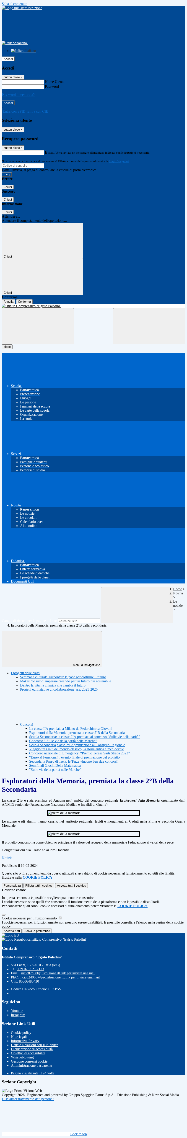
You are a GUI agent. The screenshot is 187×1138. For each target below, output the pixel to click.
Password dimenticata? (18, 95)
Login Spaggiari (119, 161)
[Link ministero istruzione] (22, 8)
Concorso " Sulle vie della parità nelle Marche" (63, 741)
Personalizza (12, 885)
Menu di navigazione (86, 665)
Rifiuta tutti (38, 885)
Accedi (8, 59)
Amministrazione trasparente (31, 1065)
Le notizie (178, 603)
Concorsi (27, 724)
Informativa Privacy (25, 1041)
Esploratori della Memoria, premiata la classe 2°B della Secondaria (77, 733)
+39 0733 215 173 (30, 969)
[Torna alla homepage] (93, 306)
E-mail (50, 152)
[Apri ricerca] (149, 326)
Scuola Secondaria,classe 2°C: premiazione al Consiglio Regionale (77, 745)
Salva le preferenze (37, 931)
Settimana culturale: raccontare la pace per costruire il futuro (63, 677)
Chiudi (8, 187)
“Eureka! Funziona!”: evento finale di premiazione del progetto (74, 757)
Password (52, 86)
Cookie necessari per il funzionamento (30, 918)
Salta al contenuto (14, 4)
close (7, 346)
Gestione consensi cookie (29, 1061)
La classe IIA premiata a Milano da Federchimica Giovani (70, 728)
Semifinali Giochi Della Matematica (55, 765)
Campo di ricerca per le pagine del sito (29, 621)
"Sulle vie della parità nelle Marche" (55, 770)
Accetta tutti (71, 885)
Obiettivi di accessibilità (28, 1053)
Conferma (24, 301)
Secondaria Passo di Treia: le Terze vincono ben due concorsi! (73, 761)
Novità (178, 593)
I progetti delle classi (25, 673)
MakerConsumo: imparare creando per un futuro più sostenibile (65, 681)
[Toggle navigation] (38, 326)
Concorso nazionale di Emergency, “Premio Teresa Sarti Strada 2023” (79, 753)
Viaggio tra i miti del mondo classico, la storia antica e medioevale (76, 749)
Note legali (19, 1037)
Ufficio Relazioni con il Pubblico (34, 1045)
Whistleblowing (22, 1057)
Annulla (8, 301)
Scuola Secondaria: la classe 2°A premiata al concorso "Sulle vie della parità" (84, 737)
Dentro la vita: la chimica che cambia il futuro (53, 685)
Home (177, 589)
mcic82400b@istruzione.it (58, 973)
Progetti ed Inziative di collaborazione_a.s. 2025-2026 (59, 689)
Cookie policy (21, 1033)
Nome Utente (54, 82)
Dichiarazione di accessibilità (32, 1049)
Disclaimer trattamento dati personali (28, 1099)
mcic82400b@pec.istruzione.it (60, 977)
